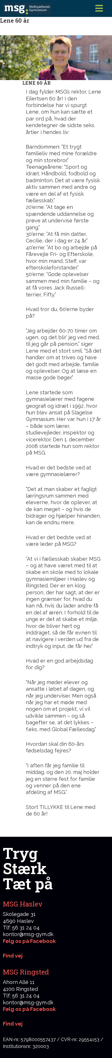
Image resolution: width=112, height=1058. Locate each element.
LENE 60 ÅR (36, 83)
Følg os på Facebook (29, 941)
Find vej (13, 1024)
